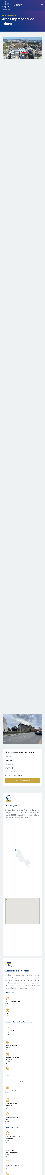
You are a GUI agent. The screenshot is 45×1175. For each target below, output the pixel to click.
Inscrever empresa (22, 781)
